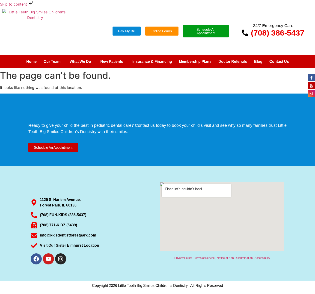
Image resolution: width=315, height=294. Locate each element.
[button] (53, 61)
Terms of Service (204, 258)
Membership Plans (195, 62)
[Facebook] (36, 258)
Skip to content (14, 4)
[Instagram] (60, 258)
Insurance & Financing (152, 62)
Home (31, 62)
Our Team (52, 62)
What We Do (80, 62)
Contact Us (279, 62)
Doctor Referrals (232, 62)
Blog (258, 62)
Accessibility (262, 258)
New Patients (111, 62)
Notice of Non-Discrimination (235, 258)
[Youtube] (48, 258)
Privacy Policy (183, 258)
